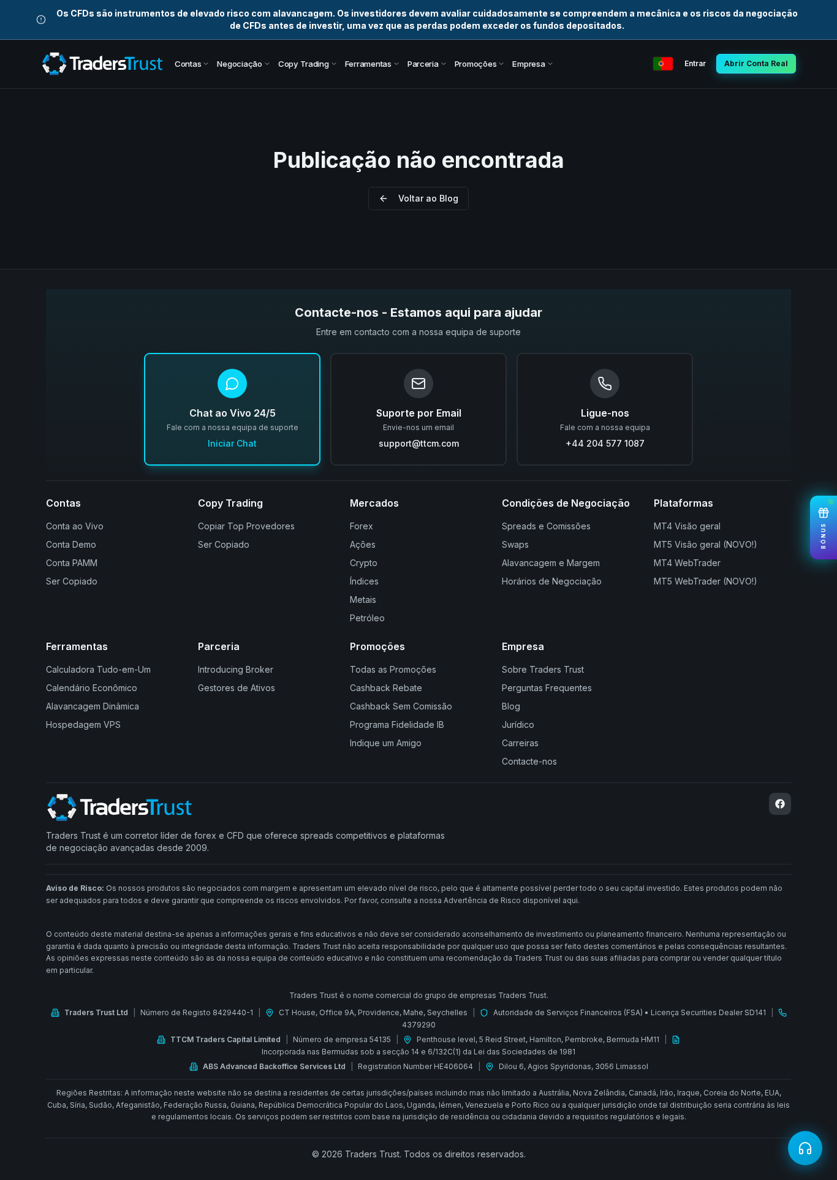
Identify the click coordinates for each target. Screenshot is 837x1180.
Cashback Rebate (386, 688)
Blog (511, 706)
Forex (361, 526)
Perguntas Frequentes (547, 688)
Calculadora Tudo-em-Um (98, 669)
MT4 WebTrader (687, 563)
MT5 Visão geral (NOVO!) (705, 544)
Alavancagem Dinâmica (92, 706)
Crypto (363, 563)
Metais (363, 599)
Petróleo (367, 618)
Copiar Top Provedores (246, 526)
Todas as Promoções (393, 669)
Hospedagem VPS (83, 724)
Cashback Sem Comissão (401, 706)
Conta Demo (71, 544)
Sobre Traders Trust (543, 669)
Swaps (515, 544)
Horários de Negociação (552, 581)
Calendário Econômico (91, 688)
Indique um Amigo (386, 743)
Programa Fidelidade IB (397, 724)
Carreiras (520, 743)
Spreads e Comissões (546, 526)
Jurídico (518, 724)
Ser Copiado (71, 581)
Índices (364, 581)
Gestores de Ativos (236, 688)
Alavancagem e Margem (551, 563)
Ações (363, 544)
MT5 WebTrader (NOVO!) (705, 581)
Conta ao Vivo (75, 526)
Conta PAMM (71, 563)
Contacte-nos (529, 761)
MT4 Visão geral (687, 526)
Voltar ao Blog (428, 198)
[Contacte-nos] (805, 1148)
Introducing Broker (235, 669)
